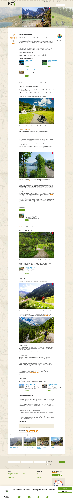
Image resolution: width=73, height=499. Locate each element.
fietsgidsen (31, 205)
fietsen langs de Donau (45, 181)
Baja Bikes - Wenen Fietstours (52, 384)
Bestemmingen (30, 5)
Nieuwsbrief (51, 1)
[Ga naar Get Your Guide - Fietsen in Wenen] (21, 386)
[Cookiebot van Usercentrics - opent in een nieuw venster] (6, 497)
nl (63, 1)
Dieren (53, 5)
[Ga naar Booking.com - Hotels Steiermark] (21, 269)
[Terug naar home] (12, 3)
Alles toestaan (64, 488)
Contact (38, 473)
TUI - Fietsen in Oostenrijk (28, 60)
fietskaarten (25, 205)
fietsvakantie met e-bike (34, 372)
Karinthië (51, 194)
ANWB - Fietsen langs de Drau (52, 60)
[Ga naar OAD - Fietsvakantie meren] (21, 215)
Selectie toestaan (65, 491)
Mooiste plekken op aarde (13, 473)
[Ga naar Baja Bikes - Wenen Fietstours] (44, 386)
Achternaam (23, 459)
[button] (20, 17)
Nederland (50, 461)
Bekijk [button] (27, 66)
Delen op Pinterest (49, 8)
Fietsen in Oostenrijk (34, 29)
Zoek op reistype (26, 474)
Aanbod (40, 29)
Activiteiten (42, 5)
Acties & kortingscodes (12, 477)
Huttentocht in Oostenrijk (28, 447)
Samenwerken (40, 474)
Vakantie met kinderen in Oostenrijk (41, 448)
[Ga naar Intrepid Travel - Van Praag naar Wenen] (21, 71)
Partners (60, 1)
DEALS (44, 1)
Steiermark (21, 226)
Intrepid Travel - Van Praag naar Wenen (31, 69)
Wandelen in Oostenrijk (14, 447)
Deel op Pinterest (52, 99)
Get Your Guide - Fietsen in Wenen (30, 384)
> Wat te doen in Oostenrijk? (25, 427)
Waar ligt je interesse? (50, 459)
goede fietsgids (39, 375)
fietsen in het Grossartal (25, 129)
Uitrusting (24, 473)
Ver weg (49, 464)
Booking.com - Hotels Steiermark (30, 267)
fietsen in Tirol (47, 315)
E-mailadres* (36, 459)
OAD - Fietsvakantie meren (29, 213)
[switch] (29, 497)
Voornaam (10, 459)
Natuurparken (48, 5)
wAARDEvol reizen (11, 474)
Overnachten (37, 5)
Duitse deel (29, 180)
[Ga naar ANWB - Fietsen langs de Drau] (44, 62)
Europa (49, 462)
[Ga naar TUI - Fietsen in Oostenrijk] (21, 62)
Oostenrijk (52, 447)
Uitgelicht (56, 1)
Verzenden (62, 461)
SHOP (47, 1)
